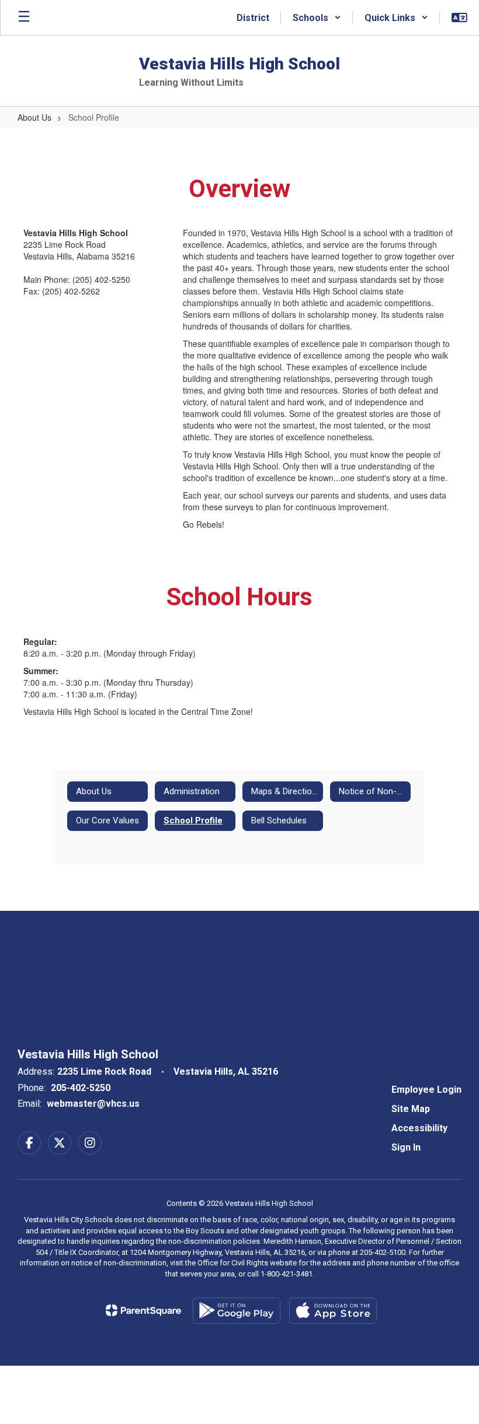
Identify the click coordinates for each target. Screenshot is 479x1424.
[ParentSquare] (143, 1310)
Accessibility (419, 1128)
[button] (317, 17)
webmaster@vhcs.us (93, 1103)
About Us (34, 117)
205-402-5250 (80, 1087)
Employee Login (426, 1089)
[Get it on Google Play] (236, 1310)
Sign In (406, 1147)
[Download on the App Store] (333, 1310)
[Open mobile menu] (24, 17)
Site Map (410, 1108)
